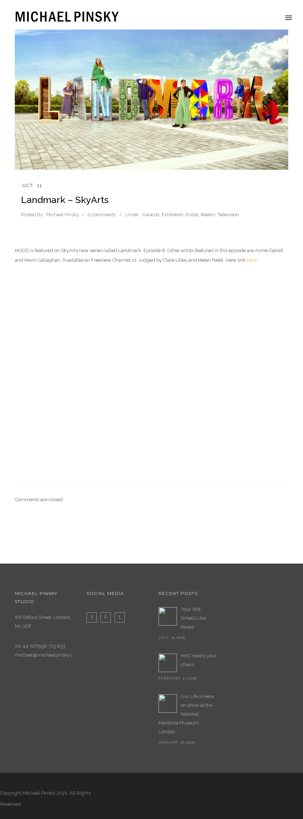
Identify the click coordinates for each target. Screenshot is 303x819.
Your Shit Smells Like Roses (193, 618)
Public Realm (200, 214)
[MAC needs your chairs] (168, 663)
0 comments (101, 214)
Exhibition (172, 214)
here (252, 260)
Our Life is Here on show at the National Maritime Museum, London (186, 714)
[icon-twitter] (93, 617)
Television (228, 214)
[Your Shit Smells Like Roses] (168, 616)
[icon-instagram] (108, 617)
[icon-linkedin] (120, 617)
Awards (150, 214)
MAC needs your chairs (199, 660)
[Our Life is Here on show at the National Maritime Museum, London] (168, 703)
